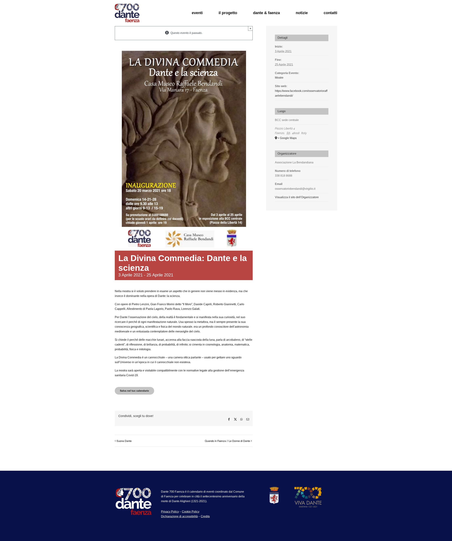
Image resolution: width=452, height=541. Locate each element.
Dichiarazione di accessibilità (179, 516)
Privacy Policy (170, 511)
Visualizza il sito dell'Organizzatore (297, 197)
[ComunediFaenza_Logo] (274, 487)
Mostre (279, 77)
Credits (205, 516)
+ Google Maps (287, 138)
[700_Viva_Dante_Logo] (308, 487)
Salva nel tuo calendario (134, 390)
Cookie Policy (190, 511)
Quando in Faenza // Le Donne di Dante (227, 441)
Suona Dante (124, 441)
